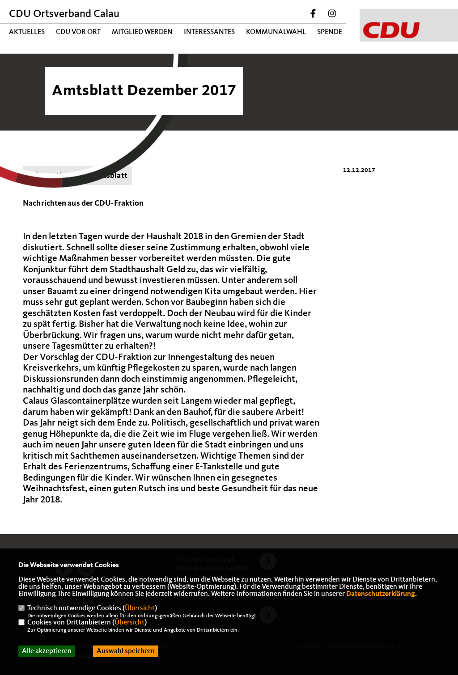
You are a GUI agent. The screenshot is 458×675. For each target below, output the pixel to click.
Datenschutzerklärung (380, 594)
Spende (329, 32)
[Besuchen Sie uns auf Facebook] (313, 15)
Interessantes (209, 32)
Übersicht (140, 608)
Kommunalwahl (276, 32)
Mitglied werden (142, 32)
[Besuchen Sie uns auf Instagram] (332, 15)
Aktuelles (27, 32)
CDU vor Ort (78, 32)
